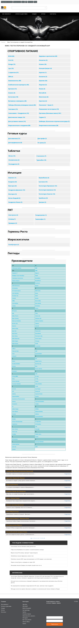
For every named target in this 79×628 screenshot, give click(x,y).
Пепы (35, 1)
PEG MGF (25, 606)
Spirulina (25, 604)
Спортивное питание (6, 1)
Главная (3, 601)
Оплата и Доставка (21, 14)
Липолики (30, 1)
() (31, 538)
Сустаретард (26, 610)
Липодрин (25, 617)
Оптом (43, 14)
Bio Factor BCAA (27, 619)
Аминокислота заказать (29, 615)
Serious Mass (26, 621)
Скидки (34, 14)
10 (44, 538)
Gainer (24, 623)
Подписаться (54, 624)
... (45, 538)
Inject (23, 1)
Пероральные (17, 1)
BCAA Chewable (27, 608)
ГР (26, 1)
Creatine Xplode (27, 614)
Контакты (53, 14)
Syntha (24, 612)
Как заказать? (6, 14)
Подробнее (67, 473)
